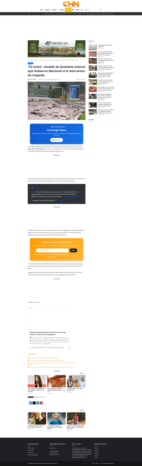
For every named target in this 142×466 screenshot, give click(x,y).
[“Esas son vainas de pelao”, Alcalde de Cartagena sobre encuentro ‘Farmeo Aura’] (93, 105)
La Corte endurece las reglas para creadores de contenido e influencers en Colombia (105, 53)
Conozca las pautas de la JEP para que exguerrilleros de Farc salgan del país (51, 367)
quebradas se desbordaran (39, 397)
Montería (47, 10)
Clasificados (111, 13)
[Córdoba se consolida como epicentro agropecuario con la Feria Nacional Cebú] (93, 82)
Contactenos (31, 452)
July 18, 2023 (59, 200)
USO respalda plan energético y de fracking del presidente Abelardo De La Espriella (106, 74)
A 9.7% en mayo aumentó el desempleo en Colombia (44, 358)
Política (87, 13)
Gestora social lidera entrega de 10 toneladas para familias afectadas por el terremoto (106, 111)
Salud (92, 13)
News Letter (31, 450)
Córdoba (54, 10)
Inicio (41, 10)
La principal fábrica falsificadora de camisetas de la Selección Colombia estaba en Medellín (52, 363)
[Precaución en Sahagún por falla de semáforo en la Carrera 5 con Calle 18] (93, 61)
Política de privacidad (33, 454)
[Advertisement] (71, 27)
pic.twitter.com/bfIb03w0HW (71, 196)
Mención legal (31, 448)
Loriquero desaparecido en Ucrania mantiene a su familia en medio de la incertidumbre (106, 67)
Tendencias (104, 13)
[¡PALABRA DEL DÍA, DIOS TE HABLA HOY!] (93, 47)
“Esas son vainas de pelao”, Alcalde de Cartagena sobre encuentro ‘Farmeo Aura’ (105, 104)
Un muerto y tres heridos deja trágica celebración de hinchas (46, 360)
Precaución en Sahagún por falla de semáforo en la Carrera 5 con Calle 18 (106, 60)
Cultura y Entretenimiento (61, 13)
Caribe (46, 13)
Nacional (68, 10)
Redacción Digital (32, 79)
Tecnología (97, 13)
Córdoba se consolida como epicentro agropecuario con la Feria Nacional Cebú (105, 81)
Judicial (62, 10)
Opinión (74, 13)
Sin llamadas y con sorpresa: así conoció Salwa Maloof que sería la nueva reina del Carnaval (106, 88)
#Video (33, 192)
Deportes (51, 13)
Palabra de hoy (81, 13)
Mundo (69, 13)
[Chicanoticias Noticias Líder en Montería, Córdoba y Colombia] (71, 4)
